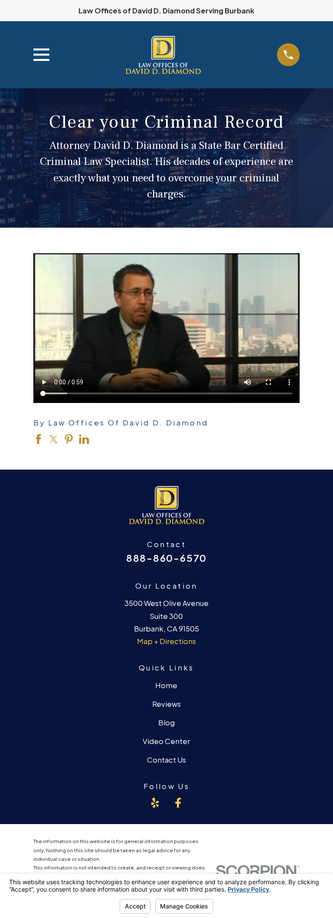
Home (166, 685)
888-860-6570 (166, 558)
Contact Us (166, 759)
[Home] (163, 55)
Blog (166, 722)
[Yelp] (155, 803)
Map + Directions (166, 641)
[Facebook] (178, 803)
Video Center (166, 741)
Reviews (166, 704)
